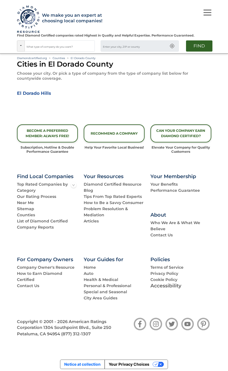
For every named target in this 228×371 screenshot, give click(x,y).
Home (90, 267)
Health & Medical (101, 279)
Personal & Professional (107, 285)
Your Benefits (164, 184)
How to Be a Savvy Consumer (113, 202)
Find (199, 46)
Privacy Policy (164, 273)
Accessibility (165, 285)
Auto (88, 273)
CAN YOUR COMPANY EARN (180, 133)
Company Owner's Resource (46, 267)
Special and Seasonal (105, 291)
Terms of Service (167, 267)
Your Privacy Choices (129, 364)
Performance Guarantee (175, 190)
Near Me (25, 202)
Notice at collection (82, 364)
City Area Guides (100, 297)
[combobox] (59, 46)
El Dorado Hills (34, 93)
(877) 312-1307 (76, 333)
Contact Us (161, 234)
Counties (59, 58)
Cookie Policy (163, 279)
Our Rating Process (36, 196)
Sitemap (25, 208)
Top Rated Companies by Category (42, 187)
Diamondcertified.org (32, 58)
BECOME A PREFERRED (47, 133)
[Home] (26, 19)
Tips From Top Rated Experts (113, 196)
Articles (91, 221)
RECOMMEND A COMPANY (114, 133)
